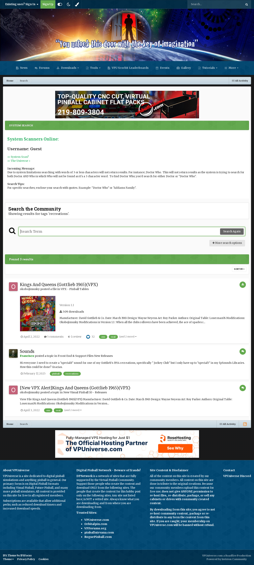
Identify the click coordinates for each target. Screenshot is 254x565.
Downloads (68, 68)
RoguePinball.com (98, 537)
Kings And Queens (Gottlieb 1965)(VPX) (59, 284)
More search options (228, 243)
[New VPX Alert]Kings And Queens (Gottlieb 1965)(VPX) (75, 387)
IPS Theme (9, 555)
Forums (44, 68)
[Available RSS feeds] (245, 424)
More (232, 68)
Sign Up (47, 4)
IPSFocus (26, 555)
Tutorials (208, 68)
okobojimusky (30, 289)
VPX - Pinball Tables (75, 289)
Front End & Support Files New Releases (85, 356)
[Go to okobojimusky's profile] (13, 286)
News (23, 68)
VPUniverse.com (96, 520)
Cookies (43, 559)
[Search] (246, 4)
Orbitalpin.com (95, 524)
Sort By (238, 269)
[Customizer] (60, 4)
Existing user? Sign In (21, 4)
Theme (7, 559)
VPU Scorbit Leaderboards (130, 68)
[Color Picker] (77, 4)
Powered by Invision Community (227, 559)
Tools (94, 68)
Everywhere (230, 4)
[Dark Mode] (68, 4)
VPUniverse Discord (237, 476)
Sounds (27, 351)
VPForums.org (95, 528)
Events (164, 68)
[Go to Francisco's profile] (13, 353)
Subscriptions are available (20, 501)
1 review (75, 336)
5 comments (55, 336)
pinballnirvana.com (99, 532)
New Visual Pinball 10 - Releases (85, 392)
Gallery (185, 68)
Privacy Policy (26, 559)
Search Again (232, 231)
